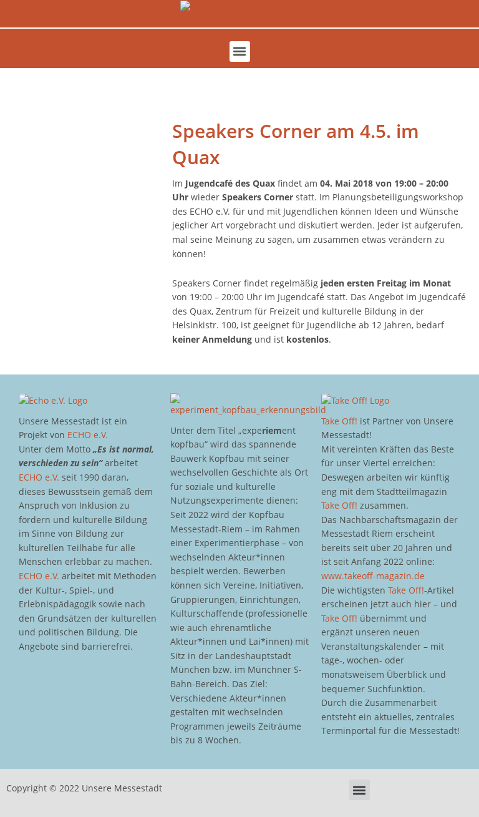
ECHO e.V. (87, 435)
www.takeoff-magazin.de (373, 576)
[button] (240, 51)
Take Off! (339, 421)
